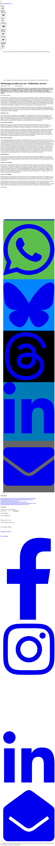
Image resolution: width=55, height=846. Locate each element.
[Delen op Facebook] (3, 220)
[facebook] (28, 619)
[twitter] (28, 730)
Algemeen (12, 86)
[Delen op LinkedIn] (28, 440)
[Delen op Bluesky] (28, 330)
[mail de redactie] (28, 840)
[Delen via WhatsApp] (28, 278)
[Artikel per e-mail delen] (28, 491)
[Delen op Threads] (28, 381)
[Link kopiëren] (3, 493)
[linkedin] (28, 789)
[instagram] (28, 678)
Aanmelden (16, 510)
